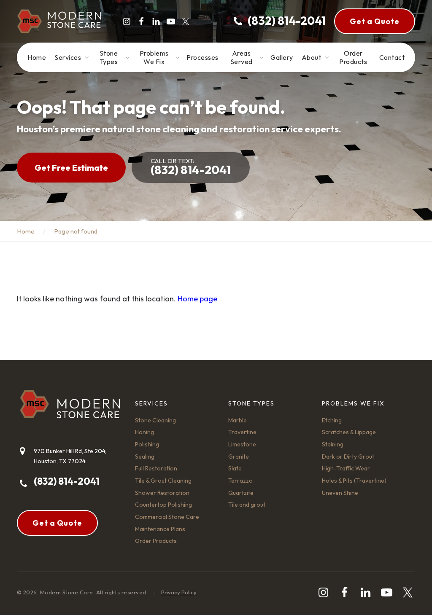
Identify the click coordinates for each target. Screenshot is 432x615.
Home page (197, 298)
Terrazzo (240, 480)
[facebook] (141, 21)
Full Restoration (156, 468)
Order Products (156, 541)
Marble (237, 420)
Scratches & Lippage (349, 432)
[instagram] (126, 21)
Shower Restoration (162, 493)
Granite (238, 456)
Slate (235, 468)
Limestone (242, 444)
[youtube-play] (171, 21)
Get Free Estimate (71, 167)
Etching (332, 420)
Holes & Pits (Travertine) (354, 480)
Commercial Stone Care (167, 517)
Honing (144, 432)
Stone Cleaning (155, 420)
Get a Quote (375, 21)
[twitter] (185, 21)
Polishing (147, 444)
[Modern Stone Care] (59, 21)
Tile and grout (246, 504)
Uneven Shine (340, 493)
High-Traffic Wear (346, 468)
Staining (332, 444)
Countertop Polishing (163, 504)
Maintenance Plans (160, 529)
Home (26, 231)
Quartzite (241, 493)
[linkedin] (156, 21)
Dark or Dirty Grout (348, 456)
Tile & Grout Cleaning (163, 480)
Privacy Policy (179, 592)
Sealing (144, 456)
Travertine (242, 432)
